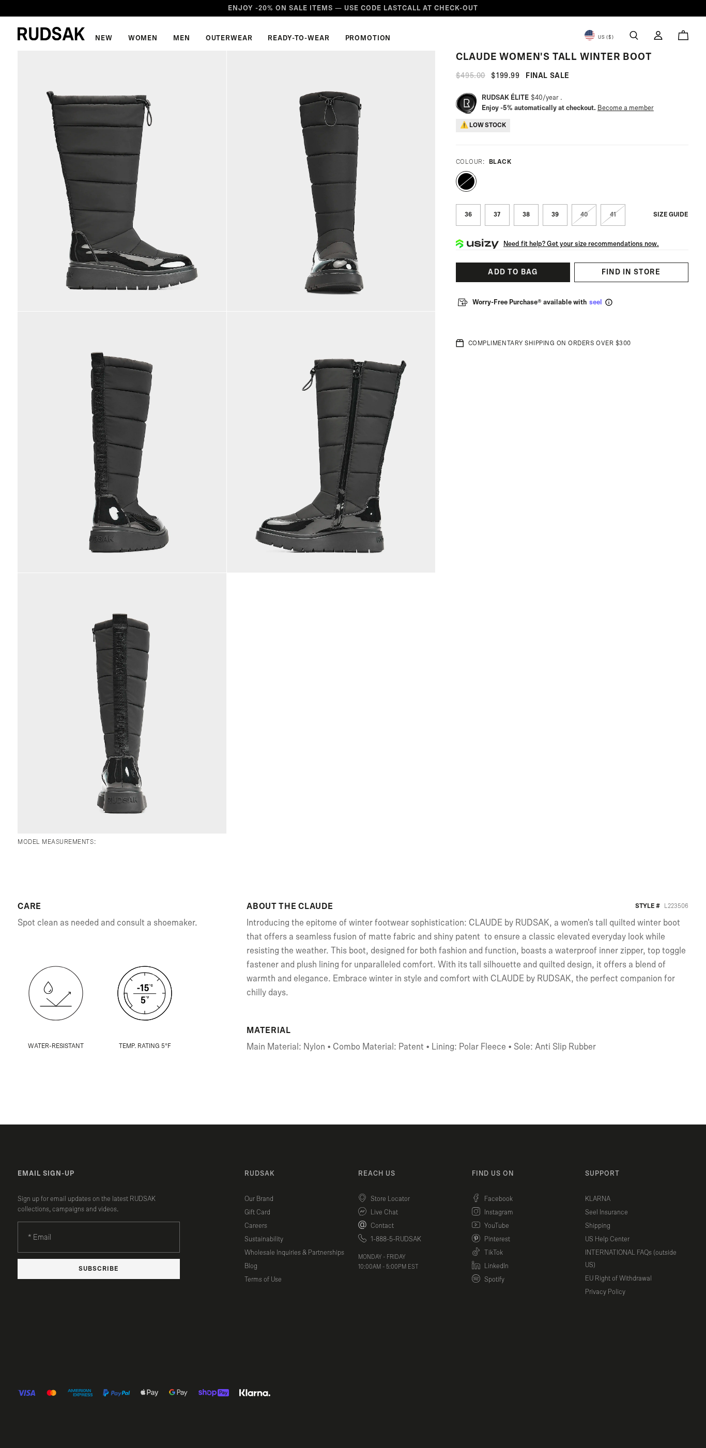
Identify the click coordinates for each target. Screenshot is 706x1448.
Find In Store (631, 272)
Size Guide (670, 214)
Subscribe (99, 1269)
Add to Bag (513, 272)
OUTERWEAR (229, 38)
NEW (104, 38)
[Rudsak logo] (51, 33)
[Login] (658, 35)
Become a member (625, 108)
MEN (181, 38)
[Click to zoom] (122, 181)
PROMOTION (368, 38)
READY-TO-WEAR (298, 38)
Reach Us (376, 1173)
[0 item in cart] (683, 35)
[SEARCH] (634, 35)
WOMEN (143, 38)
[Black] (466, 181)
